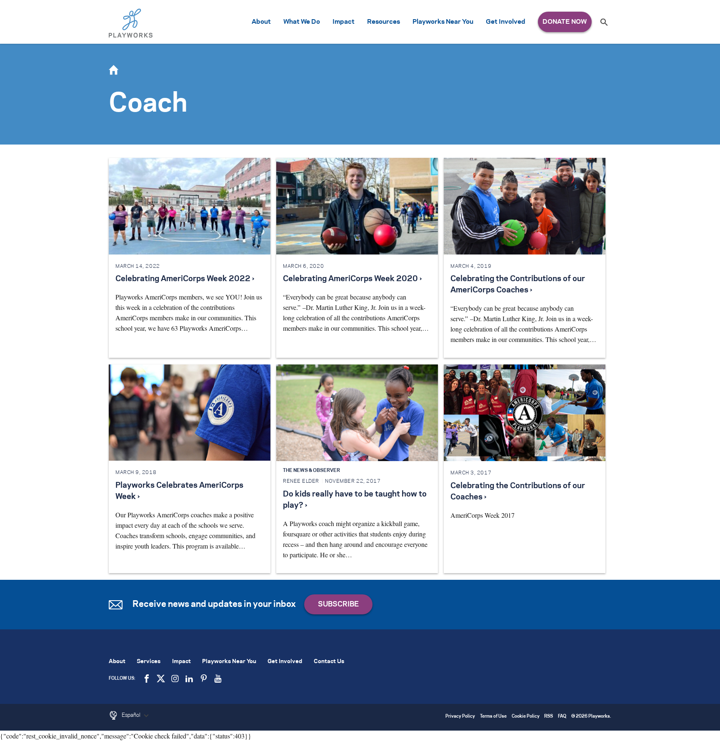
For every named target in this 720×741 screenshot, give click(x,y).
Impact (343, 22)
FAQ (562, 717)
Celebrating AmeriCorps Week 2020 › (352, 279)
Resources (383, 22)
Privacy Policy (460, 717)
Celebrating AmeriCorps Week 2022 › (184, 279)
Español (132, 715)
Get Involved (505, 22)
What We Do (301, 22)
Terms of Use (493, 717)
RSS (548, 717)
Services (148, 661)
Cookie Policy (526, 717)
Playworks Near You (442, 22)
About (261, 22)
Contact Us (329, 661)
